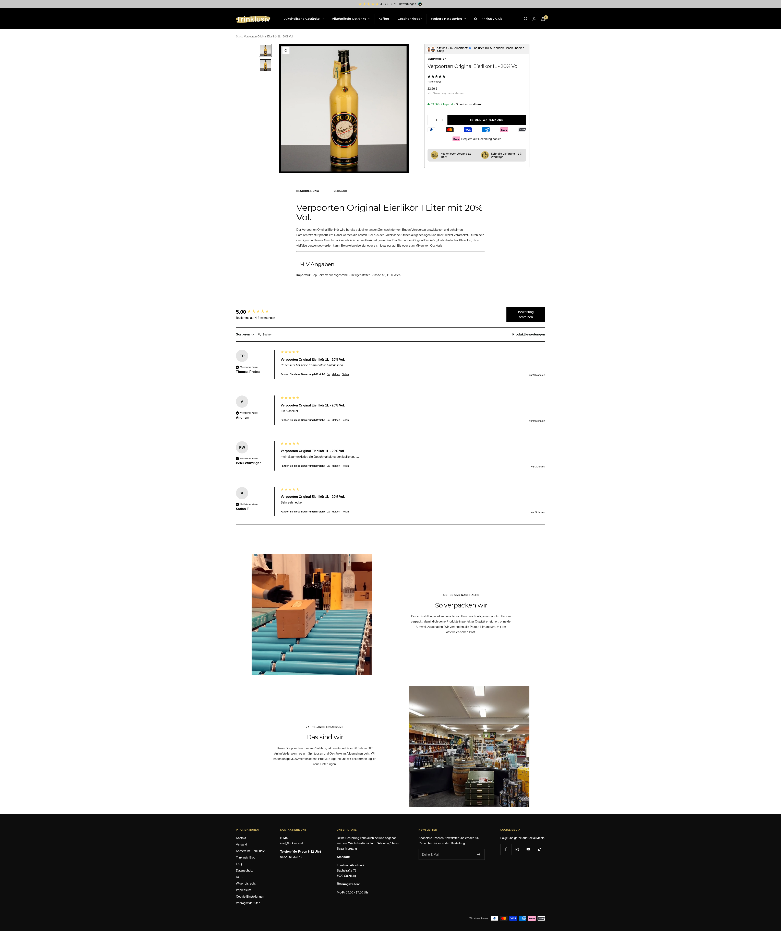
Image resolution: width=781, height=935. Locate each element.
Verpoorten (437, 58)
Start (239, 36)
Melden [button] (336, 374)
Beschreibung (307, 191)
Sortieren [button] (243, 334)
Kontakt (241, 838)
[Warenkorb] (543, 19)
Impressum (243, 890)
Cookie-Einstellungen (250, 896)
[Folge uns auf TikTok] (539, 849)
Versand (340, 191)
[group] (257, 312)
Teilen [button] (345, 374)
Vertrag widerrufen (248, 903)
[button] (477, 79)
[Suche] (526, 19)
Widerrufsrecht (245, 883)
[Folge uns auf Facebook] (506, 849)
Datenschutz (244, 870)
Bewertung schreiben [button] (526, 314)
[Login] (534, 19)
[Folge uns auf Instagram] (517, 849)
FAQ (239, 864)
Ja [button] (328, 374)
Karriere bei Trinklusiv (250, 851)
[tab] (528, 335)
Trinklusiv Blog (245, 857)
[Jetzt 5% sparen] (479, 854)
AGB (239, 877)
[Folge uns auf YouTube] (528, 849)
